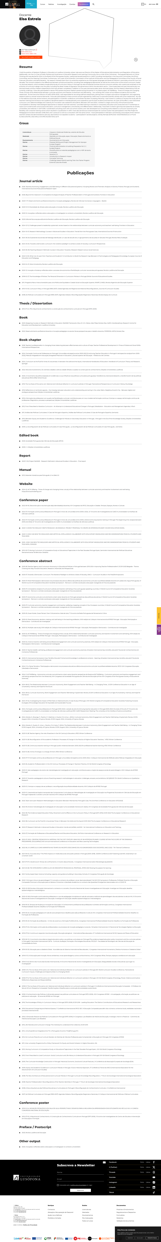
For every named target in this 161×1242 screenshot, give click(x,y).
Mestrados (85, 1212)
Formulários (121, 1215)
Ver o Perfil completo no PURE (31, 57)
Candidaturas (84, 4)
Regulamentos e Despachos (126, 1212)
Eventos (72, 4)
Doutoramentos (87, 1215)
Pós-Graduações (87, 1218)
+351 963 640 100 (22, 1212)
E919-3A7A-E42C (26, 52)
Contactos (51, 1209)
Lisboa (148, 1162)
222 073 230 (17, 1219)
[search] (93, 4)
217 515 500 (17, 1209)
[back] (136, 59)
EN (145, 4)
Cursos (42, 4)
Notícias (51, 4)
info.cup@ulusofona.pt (21, 1220)
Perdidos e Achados (54, 1218)
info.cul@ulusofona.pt (21, 1210)
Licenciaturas (86, 1209)
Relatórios (120, 1218)
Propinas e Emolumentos (125, 1209)
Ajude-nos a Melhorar (55, 1215)
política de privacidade (78, 1185)
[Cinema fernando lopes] (159, 630)
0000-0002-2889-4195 (28, 54)
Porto (142, 1162)
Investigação (61, 4)
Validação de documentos (125, 1221)
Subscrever (80, 1190)
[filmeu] (31, 4)
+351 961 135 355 (22, 1221)
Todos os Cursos (87, 1221)
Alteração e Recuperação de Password (60, 1212)
